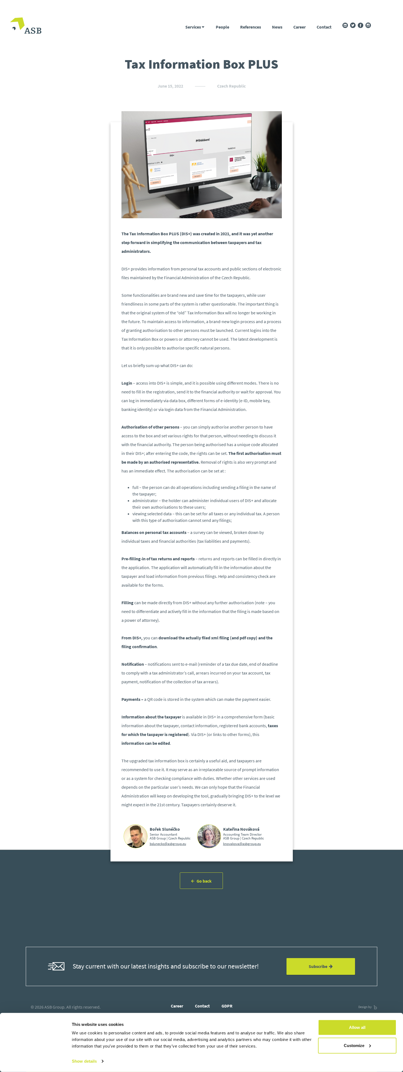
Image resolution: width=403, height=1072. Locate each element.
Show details (84, 1061)
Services (193, 27)
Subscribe (319, 966)
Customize (354, 1045)
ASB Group (54, 1007)
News (277, 27)
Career (299, 27)
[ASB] (25, 26)
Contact (324, 27)
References (250, 27)
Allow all (357, 1027)
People (222, 27)
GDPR (227, 1006)
